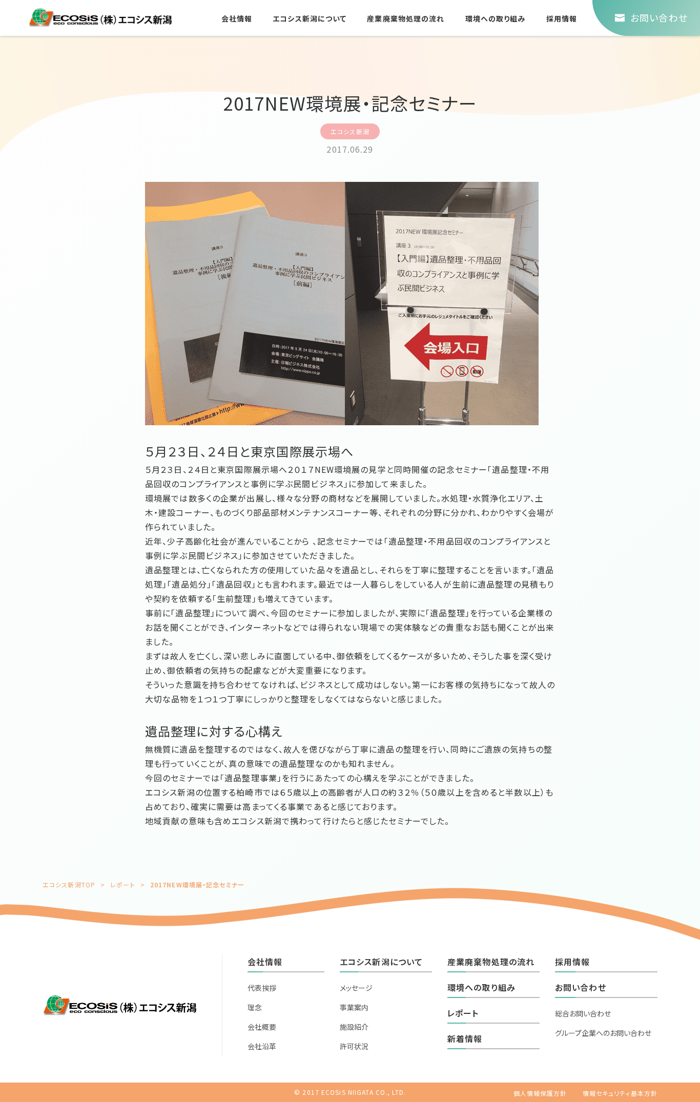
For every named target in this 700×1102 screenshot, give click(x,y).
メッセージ (356, 988)
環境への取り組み (495, 18)
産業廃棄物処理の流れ (405, 18)
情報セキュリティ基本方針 (620, 1093)
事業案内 (354, 1007)
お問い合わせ (580, 987)
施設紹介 (354, 1027)
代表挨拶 (262, 988)
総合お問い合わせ (583, 1013)
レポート (122, 884)
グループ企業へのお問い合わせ (603, 1033)
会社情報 (236, 18)
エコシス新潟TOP (69, 884)
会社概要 (262, 1027)
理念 (255, 1007)
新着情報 (464, 1038)
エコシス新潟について (309, 18)
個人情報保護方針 (540, 1093)
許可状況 (354, 1046)
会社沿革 (262, 1046)
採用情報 (561, 18)
